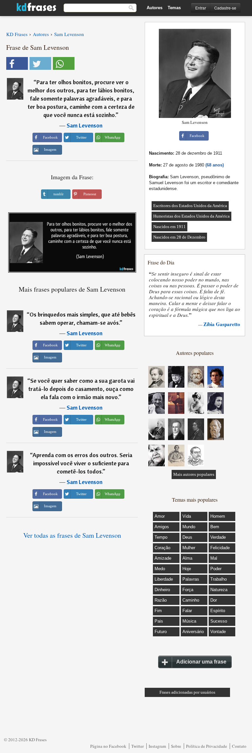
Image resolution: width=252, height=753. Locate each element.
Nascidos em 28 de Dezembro (179, 237)
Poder (215, 568)
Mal (213, 558)
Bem (214, 526)
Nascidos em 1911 (169, 226)
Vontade (218, 631)
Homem (217, 516)
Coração (162, 547)
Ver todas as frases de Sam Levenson (72, 535)
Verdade (218, 537)
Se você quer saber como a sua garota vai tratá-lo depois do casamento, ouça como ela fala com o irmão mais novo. (81, 389)
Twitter (137, 746)
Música (189, 621)
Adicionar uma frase (201, 662)
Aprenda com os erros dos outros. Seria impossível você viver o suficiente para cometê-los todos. (82, 463)
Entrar (200, 7)
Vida (186, 516)
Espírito (217, 610)
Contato (239, 746)
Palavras (190, 579)
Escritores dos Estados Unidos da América (190, 205)
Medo (160, 568)
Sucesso (218, 621)
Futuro (161, 631)
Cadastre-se (225, 7)
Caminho (190, 600)
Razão (161, 600)
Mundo (188, 526)
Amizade (163, 558)
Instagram (157, 746)
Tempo (161, 537)
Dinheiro (162, 589)
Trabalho (218, 579)
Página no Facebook (108, 746)
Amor (160, 516)
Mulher (188, 547)
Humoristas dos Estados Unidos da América (191, 216)
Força (187, 589)
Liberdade (164, 579)
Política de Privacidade (206, 746)
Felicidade (220, 547)
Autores (154, 7)
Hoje (186, 568)
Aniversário (193, 631)
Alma (187, 558)
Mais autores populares (193, 474)
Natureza (218, 589)
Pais (159, 621)
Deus (187, 537)
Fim (158, 610)
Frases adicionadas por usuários (187, 692)
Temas (174, 7)
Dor (213, 600)
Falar (187, 610)
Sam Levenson (84, 125)
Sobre (176, 746)
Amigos (162, 526)
